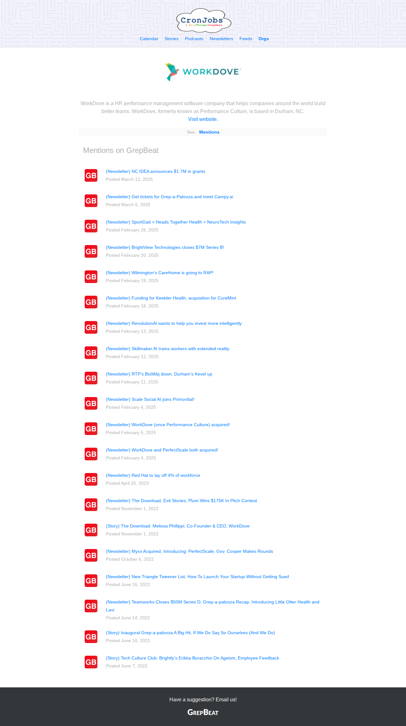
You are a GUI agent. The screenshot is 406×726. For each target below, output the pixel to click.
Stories (172, 38)
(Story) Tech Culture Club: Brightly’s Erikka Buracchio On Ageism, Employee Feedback (192, 657)
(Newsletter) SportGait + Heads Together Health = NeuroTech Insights (176, 221)
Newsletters (221, 38)
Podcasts (194, 38)
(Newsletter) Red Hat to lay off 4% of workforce (153, 475)
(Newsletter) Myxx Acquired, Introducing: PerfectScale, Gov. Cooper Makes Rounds (189, 551)
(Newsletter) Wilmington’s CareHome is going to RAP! (159, 272)
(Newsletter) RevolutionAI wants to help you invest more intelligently (174, 323)
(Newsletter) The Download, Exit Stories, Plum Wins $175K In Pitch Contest (181, 500)
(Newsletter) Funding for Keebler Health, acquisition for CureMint (171, 297)
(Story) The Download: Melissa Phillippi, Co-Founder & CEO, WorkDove (178, 525)
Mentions (209, 132)
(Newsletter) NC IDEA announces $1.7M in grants (155, 171)
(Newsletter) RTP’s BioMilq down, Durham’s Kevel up (159, 373)
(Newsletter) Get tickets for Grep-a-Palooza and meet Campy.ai (169, 196)
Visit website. (203, 119)
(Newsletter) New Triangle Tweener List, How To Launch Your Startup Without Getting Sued (197, 576)
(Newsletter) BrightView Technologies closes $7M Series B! (165, 247)
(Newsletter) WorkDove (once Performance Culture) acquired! (168, 424)
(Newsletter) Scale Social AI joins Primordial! (150, 399)
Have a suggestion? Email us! (203, 699)
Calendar (149, 38)
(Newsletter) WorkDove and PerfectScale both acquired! (162, 449)
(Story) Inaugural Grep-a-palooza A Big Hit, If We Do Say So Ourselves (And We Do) (190, 632)
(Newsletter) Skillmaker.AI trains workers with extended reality (167, 348)
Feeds (245, 38)
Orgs (264, 38)
